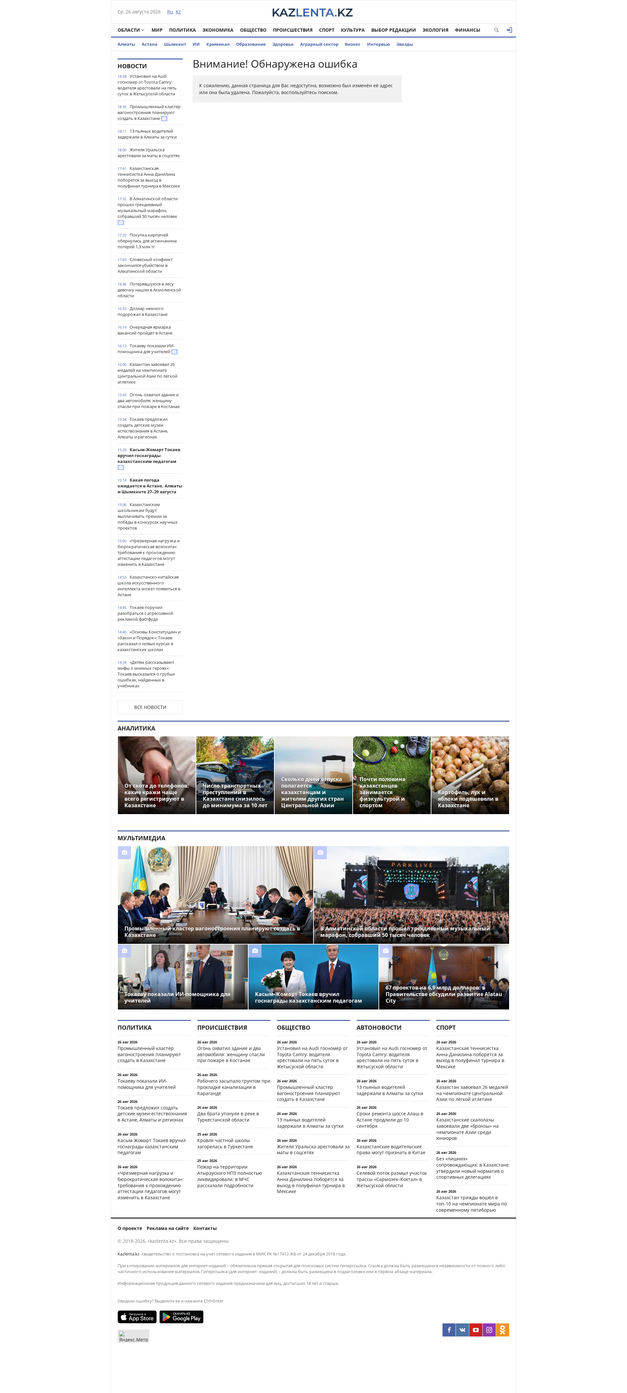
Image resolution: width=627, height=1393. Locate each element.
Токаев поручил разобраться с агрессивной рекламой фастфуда (145, 613)
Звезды (404, 44)
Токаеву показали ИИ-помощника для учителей (146, 348)
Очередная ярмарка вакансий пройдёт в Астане (145, 330)
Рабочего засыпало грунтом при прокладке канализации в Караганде (233, 1087)
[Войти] (509, 30)
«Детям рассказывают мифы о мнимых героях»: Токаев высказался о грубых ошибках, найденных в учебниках (146, 674)
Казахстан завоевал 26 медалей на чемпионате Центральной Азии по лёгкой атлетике (147, 373)
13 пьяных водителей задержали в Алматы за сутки (147, 134)
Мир (157, 30)
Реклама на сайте (168, 1228)
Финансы (467, 30)
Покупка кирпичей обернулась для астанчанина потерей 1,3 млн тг (147, 241)
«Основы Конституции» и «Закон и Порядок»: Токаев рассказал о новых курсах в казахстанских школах (149, 640)
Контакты (205, 1228)
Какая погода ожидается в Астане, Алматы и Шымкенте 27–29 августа (150, 486)
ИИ (196, 44)
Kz (178, 11)
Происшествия (293, 30)
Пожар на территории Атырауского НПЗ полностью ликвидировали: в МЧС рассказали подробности (229, 1176)
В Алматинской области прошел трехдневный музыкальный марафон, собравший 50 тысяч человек (148, 207)
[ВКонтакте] (462, 1329)
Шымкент (175, 44)
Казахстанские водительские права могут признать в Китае (391, 1149)
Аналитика (136, 728)
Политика (182, 30)
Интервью (378, 44)
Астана (149, 44)
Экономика (217, 30)
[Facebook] (449, 1329)
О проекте (130, 1228)
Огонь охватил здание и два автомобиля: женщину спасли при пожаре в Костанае (149, 400)
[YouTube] (475, 1329)
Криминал (218, 44)
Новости (132, 66)
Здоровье (283, 44)
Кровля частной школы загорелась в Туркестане (225, 1143)
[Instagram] (489, 1329)
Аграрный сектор (319, 44)
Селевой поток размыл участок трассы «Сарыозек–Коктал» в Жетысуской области (392, 1179)
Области (129, 30)
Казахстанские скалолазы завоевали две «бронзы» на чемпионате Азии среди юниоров (467, 1129)
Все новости (150, 707)
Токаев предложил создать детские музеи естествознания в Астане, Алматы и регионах (143, 428)
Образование (251, 44)
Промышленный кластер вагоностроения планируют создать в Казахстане (149, 112)
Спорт (326, 30)
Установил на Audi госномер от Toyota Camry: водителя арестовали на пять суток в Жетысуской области (147, 85)
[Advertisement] (460, 156)
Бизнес (353, 44)
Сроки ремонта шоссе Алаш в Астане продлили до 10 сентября (390, 1119)
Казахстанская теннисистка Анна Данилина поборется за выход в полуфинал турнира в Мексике (149, 177)
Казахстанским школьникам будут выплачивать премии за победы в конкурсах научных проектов (148, 516)
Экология (435, 30)
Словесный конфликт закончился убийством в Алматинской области (145, 265)
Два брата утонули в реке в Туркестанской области (228, 1116)
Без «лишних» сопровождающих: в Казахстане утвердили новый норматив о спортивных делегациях (472, 1167)
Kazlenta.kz (128, 1254)
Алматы (126, 44)
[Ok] (502, 1329)
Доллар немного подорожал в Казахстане (143, 311)
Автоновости (379, 1027)
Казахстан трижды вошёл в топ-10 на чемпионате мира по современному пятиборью (471, 1203)
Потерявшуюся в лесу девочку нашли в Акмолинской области (149, 290)
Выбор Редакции (393, 30)
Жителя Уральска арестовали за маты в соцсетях (149, 152)
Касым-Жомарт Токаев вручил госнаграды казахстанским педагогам (149, 455)
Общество (253, 30)
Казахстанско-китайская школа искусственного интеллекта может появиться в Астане (149, 586)
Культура (353, 30)
